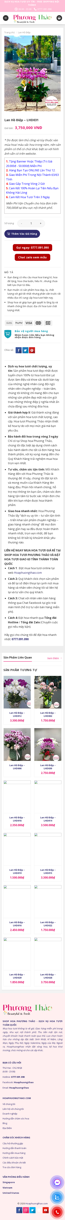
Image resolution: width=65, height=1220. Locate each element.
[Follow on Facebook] (19, 1210)
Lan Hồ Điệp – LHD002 (48, 714)
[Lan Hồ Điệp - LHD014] (47, 797)
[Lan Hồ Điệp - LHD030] (47, 744)
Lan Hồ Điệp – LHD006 (17, 767)
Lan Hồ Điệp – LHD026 (48, 976)
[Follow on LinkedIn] (39, 1210)
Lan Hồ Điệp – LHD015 (48, 871)
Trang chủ (9, 32)
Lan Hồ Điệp (24, 32)
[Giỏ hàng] (59, 18)
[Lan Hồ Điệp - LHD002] (47, 692)
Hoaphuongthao (24, 1082)
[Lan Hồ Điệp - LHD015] (47, 849)
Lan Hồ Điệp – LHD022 (48, 924)
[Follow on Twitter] (32, 1210)
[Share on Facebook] (19, 350)
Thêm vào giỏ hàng (24, 233)
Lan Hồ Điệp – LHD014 (48, 819)
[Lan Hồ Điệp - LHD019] (17, 849)
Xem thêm (53, 658)
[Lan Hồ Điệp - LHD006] (17, 744)
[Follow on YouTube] (46, 1210)
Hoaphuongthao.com (28, 573)
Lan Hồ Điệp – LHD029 (17, 976)
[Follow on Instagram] (26, 1210)
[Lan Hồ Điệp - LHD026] (47, 954)
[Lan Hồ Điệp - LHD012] (17, 692)
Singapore (9, 1182)
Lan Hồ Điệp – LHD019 (17, 871)
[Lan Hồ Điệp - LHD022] (47, 901)
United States (11, 1192)
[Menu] (5, 18)
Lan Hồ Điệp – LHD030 (48, 767)
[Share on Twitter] (25, 350)
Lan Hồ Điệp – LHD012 (17, 714)
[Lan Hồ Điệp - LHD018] (17, 797)
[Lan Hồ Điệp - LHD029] (17, 954)
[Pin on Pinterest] (32, 350)
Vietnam (7, 1187)
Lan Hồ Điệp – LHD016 (17, 924)
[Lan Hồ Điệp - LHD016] (17, 901)
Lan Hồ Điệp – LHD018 (17, 819)
